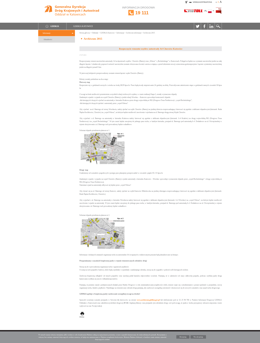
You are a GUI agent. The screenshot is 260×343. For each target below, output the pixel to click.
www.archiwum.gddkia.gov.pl (148, 300)
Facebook (204, 26)
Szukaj (218, 26)
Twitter (197, 26)
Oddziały (95, 33)
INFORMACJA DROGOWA (138, 10)
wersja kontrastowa (202, 2)
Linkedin (211, 26)
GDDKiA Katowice (107, 33)
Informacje (46, 33)
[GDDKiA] (72, 11)
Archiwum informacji (133, 33)
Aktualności (47, 39)
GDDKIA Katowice (83, 26)
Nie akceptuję (198, 337)
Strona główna (84, 33)
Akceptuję (182, 337)
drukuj (81, 317)
